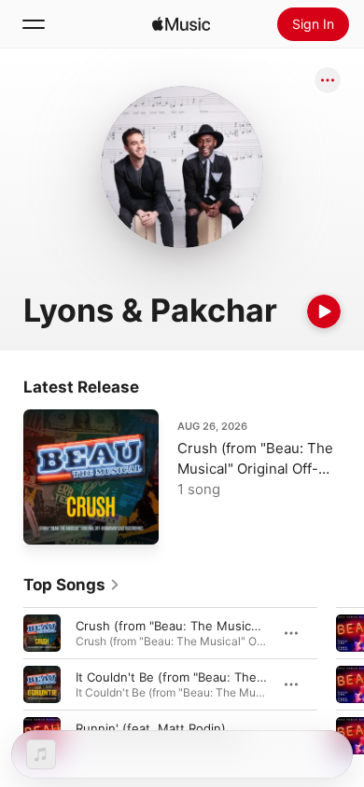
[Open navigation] (33, 24)
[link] (71, 584)
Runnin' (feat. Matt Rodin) (151, 728)
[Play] (324, 311)
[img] (181, 24)
